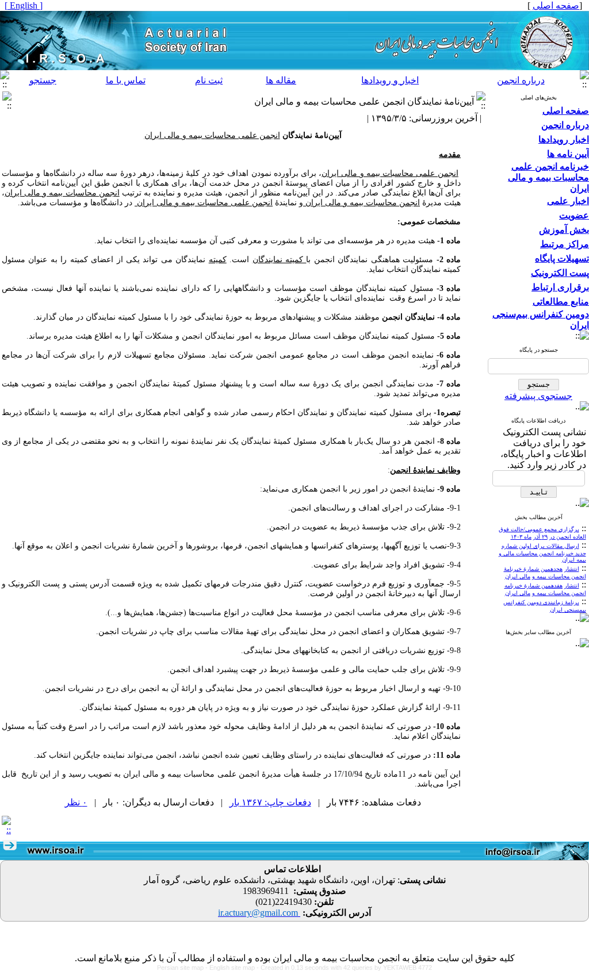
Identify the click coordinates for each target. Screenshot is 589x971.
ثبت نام (209, 80)
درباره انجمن (521, 80)
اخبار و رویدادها (390, 80)
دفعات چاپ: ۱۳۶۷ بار (270, 802)
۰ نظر (76, 802)
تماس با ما (126, 80)
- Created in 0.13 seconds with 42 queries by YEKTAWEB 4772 (344, 967)
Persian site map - (183, 967)
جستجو (42, 80)
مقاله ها (281, 80)
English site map (233, 967)
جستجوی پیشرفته (538, 396)
